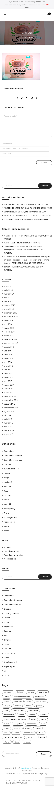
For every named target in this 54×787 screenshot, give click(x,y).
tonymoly (31, 737)
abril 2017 (8, 381)
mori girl (17, 728)
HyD (46, 773)
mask (43, 724)
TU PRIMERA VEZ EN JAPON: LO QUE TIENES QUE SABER (26, 219)
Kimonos (7, 495)
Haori (6, 710)
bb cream (8, 692)
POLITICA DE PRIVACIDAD (16, 783)
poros (27, 728)
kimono (32, 715)
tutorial (7, 742)
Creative (7, 464)
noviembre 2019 (11, 316)
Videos (7, 526)
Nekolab (31, 773)
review (38, 728)
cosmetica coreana (22, 696)
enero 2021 (8, 286)
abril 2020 (8, 297)
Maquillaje (18, 724)
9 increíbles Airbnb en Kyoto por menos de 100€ (25, 212)
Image (6, 477)
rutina (6, 733)
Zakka (6, 531)
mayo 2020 (9, 294)
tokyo (20, 737)
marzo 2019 (9, 328)
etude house (41, 701)
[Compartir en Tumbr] (36, 96)
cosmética (39, 696)
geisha (39, 706)
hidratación (33, 710)
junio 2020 (8, 290)
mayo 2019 (8, 320)
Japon (6, 491)
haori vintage (18, 710)
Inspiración (8, 482)
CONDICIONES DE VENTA (29, 780)
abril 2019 (8, 324)
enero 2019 (8, 335)
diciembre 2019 (10, 313)
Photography (9, 508)
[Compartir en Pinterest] (32, 96)
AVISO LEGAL (11, 780)
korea (23, 719)
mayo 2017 (8, 377)
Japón (21, 715)
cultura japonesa (11, 469)
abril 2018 (8, 362)
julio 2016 (7, 415)
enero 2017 (8, 392)
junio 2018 (8, 354)
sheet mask (29, 733)
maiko (6, 724)
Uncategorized (10, 517)
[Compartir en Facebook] (17, 96)
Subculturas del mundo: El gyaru (26, 243)
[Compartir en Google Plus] (27, 96)
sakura (16, 733)
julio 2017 (7, 370)
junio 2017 (8, 373)
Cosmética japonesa (13, 460)
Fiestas (28, 706)
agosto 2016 (9, 411)
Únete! (27, 7)
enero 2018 (8, 366)
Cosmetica (9, 451)
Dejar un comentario (14, 88)
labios (43, 719)
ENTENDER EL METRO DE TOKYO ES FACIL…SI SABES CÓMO (28, 215)
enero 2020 (9, 309)
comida (31, 692)
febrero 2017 (9, 388)
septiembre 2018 (11, 343)
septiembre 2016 (11, 407)
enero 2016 (8, 434)
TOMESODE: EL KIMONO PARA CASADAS (28, 263)
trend (42, 737)
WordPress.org (10, 559)
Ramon (7, 267)
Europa (7, 706)
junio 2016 (8, 419)
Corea (6, 696)
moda (6, 728)
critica (6, 701)
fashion (18, 706)
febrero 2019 (9, 332)
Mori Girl (7, 504)
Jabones (7, 486)
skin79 (40, 733)
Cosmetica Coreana (13, 455)
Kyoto (33, 719)
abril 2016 (8, 426)
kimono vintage (10, 719)
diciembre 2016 (10, 396)
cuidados (18, 701)
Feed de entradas (11, 551)
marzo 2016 (9, 430)
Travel (6, 513)
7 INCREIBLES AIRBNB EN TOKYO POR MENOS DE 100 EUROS (28, 208)
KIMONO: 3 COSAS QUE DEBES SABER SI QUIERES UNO (26, 204)
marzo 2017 (9, 385)
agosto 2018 (9, 347)
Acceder (7, 547)
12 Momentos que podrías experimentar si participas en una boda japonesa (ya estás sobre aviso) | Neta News (27, 259)
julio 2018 (7, 351)
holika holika (9, 715)
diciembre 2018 (10, 339)
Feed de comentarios (13, 555)
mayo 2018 (8, 358)
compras (43, 692)
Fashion (7, 473)
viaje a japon (9, 522)
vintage (27, 742)
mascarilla (31, 724)
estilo (28, 701)
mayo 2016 (8, 423)
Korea (6, 500)
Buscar (44, 754)
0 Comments (27, 37)
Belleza (20, 692)
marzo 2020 (9, 301)
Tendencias (9, 737)
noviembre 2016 (11, 400)
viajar (16, 742)
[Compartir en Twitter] (22, 96)
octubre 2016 (9, 404)
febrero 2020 (9, 305)
